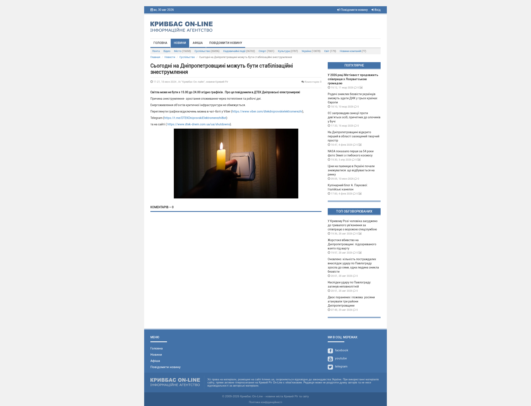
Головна (160, 43)
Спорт (266, 51)
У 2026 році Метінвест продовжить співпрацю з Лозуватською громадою (353, 79)
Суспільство (207, 51)
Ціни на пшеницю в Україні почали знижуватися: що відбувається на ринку (351, 170)
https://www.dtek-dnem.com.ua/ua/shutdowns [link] (198, 124)
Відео (166, 51)
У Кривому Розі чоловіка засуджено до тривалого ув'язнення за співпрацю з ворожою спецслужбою (353, 225)
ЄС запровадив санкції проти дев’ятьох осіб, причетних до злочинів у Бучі (354, 117)
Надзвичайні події (239, 51)
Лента (156, 51)
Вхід (377, 9)
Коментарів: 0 (313, 81)
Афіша (198, 43)
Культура (288, 51)
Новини (180, 43)
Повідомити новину (354, 9)
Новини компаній (353, 51)
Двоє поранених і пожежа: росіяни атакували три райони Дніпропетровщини (351, 301)
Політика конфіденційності (265, 402)
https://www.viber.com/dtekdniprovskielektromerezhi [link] (267, 111)
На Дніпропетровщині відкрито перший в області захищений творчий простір (353, 136)
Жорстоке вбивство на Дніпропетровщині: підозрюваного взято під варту (352, 244)
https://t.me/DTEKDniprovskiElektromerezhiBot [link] (195, 118)
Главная (155, 57)
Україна (311, 51)
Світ (330, 51)
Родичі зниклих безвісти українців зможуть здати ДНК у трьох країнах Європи (352, 98)
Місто (182, 51)
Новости (169, 57)
